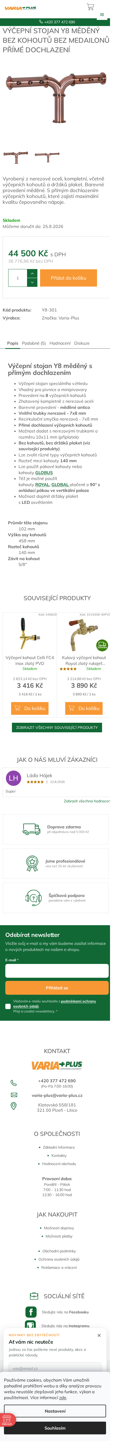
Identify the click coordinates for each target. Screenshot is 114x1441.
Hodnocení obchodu (59, 1163)
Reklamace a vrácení (59, 1267)
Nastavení (55, 1411)
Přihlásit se (57, 987)
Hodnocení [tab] (60, 343)
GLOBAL (60, 484)
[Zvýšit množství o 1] (32, 273)
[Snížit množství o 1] (32, 282)
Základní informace (59, 1147)
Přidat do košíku (68, 278)
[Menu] (102, 14)
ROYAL (42, 484)
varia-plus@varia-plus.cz (57, 1095)
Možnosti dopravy (59, 1228)
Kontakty (59, 1155)
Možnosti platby (59, 1236)
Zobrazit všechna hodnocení (87, 801)
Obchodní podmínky (59, 1251)
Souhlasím (55, 1428)
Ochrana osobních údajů (59, 1259)
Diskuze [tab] (82, 343)
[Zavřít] (99, 1335)
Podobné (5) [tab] (34, 343)
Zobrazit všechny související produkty (57, 727)
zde (62, 1397)
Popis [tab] (12, 343)
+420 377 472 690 (59, 22)
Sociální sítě (64, 1296)
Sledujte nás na (65, 1312)
